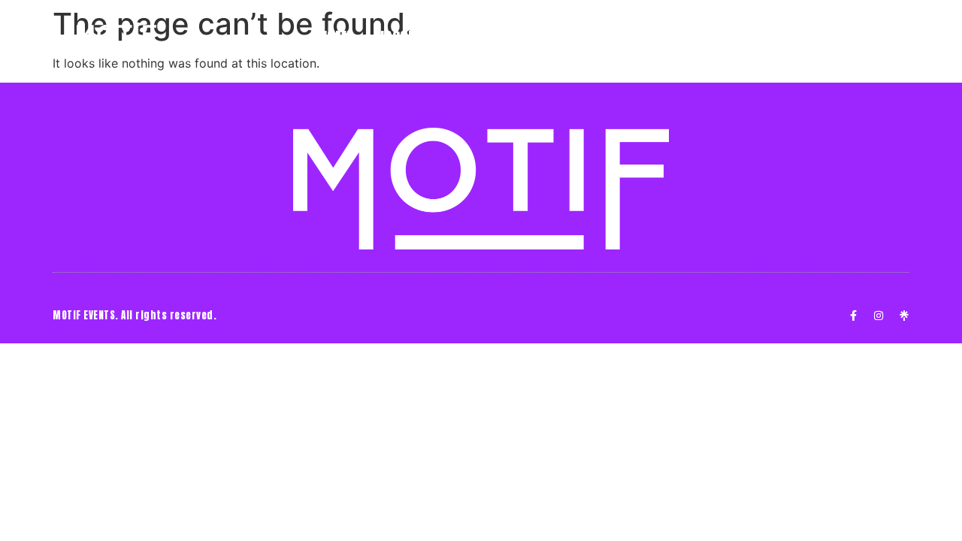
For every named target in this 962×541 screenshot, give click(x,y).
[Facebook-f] (853, 315)
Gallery (625, 37)
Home (336, 37)
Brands (534, 37)
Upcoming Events (433, 37)
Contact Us (711, 37)
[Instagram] (878, 315)
